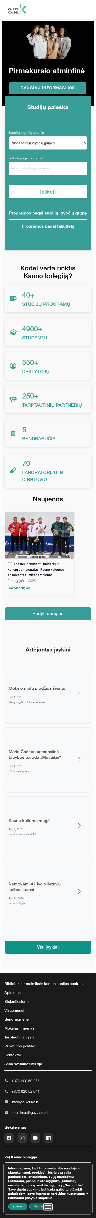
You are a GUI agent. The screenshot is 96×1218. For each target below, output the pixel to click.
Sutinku (18, 1206)
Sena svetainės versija (23, 1063)
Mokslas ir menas (19, 1028)
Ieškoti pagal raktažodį (26, 158)
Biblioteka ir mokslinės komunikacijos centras (43, 983)
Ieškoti (48, 191)
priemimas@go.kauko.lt (29, 1112)
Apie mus (12, 992)
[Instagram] (22, 1138)
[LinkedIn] (48, 1138)
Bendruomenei (17, 1019)
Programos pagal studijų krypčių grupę (48, 212)
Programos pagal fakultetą (48, 226)
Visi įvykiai (48, 947)
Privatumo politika (19, 1046)
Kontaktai (12, 1055)
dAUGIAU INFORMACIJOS (48, 87)
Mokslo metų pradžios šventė (37, 688)
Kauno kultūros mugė (29, 820)
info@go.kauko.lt (24, 1102)
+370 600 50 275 (25, 1081)
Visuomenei (14, 1010)
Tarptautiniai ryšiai (19, 1037)
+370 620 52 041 (25, 1091)
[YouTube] (35, 1138)
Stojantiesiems (16, 1001)
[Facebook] (9, 1138)
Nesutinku (40, 1206)
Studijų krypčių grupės (26, 132)
